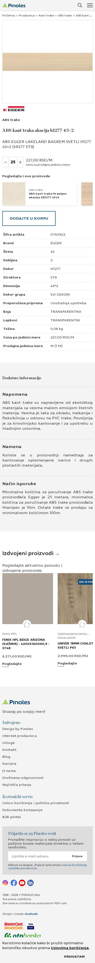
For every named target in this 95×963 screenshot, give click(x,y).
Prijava (77, 856)
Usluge (8, 743)
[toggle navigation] (90, 5)
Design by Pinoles (17, 729)
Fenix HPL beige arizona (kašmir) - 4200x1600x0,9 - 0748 (26, 644)
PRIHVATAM (74, 957)
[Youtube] (22, 882)
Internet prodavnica (19, 736)
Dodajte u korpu (29, 218)
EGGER (56, 243)
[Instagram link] (5, 882)
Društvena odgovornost (22, 778)
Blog (6, 757)
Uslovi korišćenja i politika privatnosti (35, 803)
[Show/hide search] (80, 5)
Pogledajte (12, 664)
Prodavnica (27, 15)
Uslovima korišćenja (70, 948)
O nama (9, 771)
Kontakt (9, 750)
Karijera (9, 764)
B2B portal (11, 817)
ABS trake (65, 15)
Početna (8, 15)
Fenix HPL (9, 633)
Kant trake (46, 15)
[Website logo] (13, 5)
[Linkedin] (30, 882)
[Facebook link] (14, 882)
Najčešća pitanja (16, 785)
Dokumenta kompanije (22, 810)
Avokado (31, 914)
